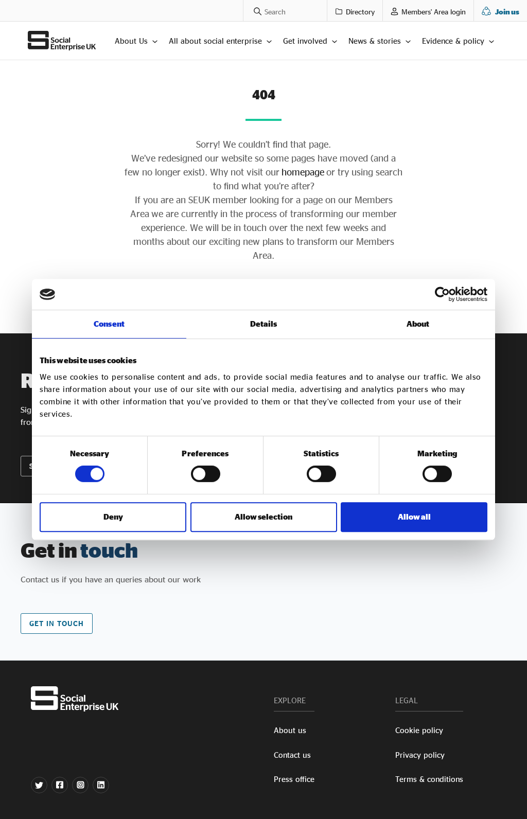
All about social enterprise (215, 41)
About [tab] (418, 323)
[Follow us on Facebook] (59, 785)
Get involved (305, 41)
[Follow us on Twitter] (39, 785)
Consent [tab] (109, 323)
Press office (294, 779)
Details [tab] (263, 323)
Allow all (414, 516)
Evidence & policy (453, 41)
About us (290, 730)
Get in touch (56, 623)
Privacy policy (420, 755)
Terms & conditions (429, 779)
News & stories (374, 41)
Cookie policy (419, 730)
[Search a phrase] (252, 10)
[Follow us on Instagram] (80, 785)
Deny (113, 516)
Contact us (292, 755)
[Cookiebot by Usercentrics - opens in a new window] (442, 294)
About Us (131, 41)
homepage (301, 172)
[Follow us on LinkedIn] (101, 785)
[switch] (205, 474)
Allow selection (263, 516)
